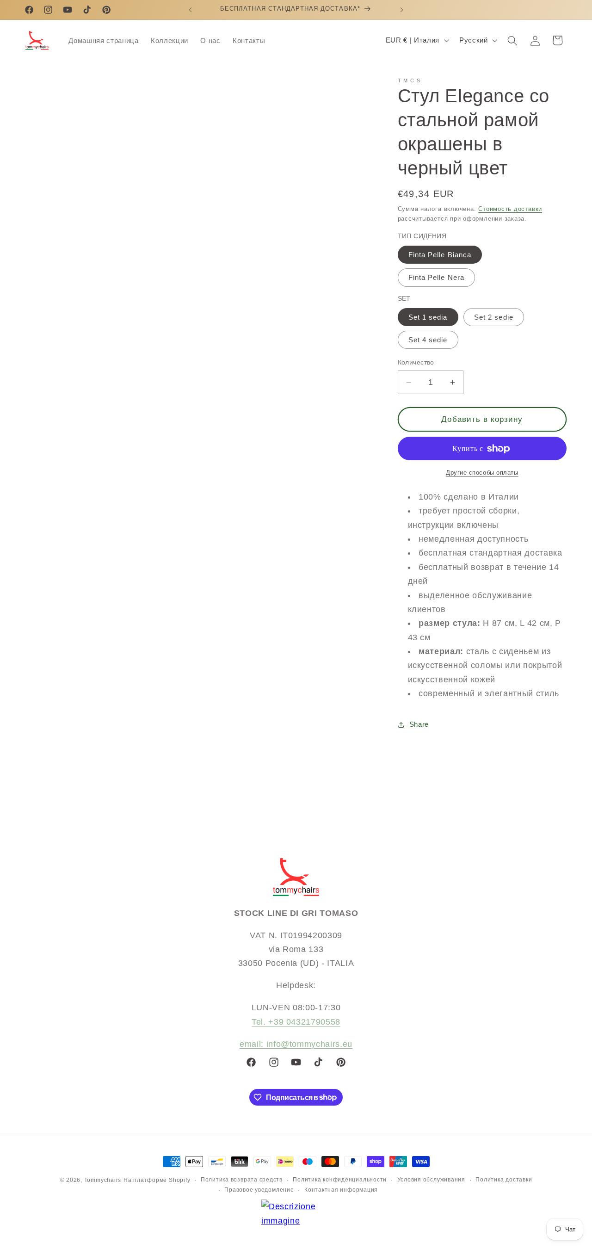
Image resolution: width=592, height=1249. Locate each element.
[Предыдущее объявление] (190, 9)
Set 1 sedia (428, 317)
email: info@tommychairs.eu (296, 1044)
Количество (416, 362)
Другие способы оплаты (482, 473)
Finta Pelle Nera (436, 278)
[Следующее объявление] (402, 9)
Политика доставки (503, 1179)
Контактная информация (341, 1190)
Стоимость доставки (510, 208)
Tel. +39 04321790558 (296, 1021)
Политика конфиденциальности (340, 1179)
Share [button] (419, 724)
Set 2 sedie (493, 317)
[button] (512, 40)
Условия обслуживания (431, 1179)
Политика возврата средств (242, 1179)
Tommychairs (102, 1180)
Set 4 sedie (428, 340)
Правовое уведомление (259, 1190)
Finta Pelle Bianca (440, 255)
